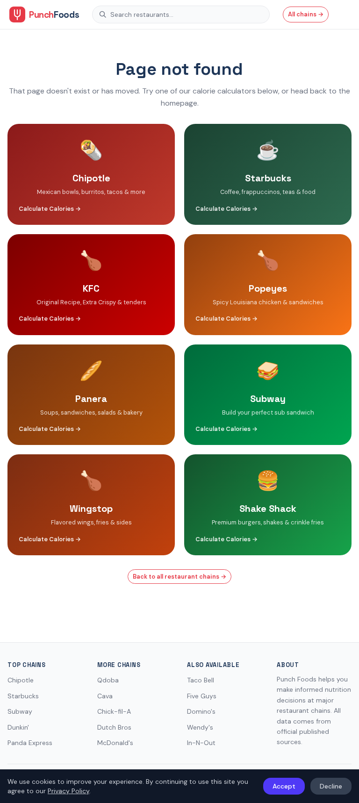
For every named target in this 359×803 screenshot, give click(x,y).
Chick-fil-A (114, 711)
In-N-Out (201, 742)
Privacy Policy (68, 791)
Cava (105, 696)
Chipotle (20, 680)
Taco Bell (200, 680)
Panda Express (29, 742)
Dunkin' (18, 727)
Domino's (201, 711)
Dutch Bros (114, 727)
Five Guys (201, 696)
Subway (19, 711)
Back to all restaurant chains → (179, 577)
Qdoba (108, 680)
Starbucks (23, 696)
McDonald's (115, 742)
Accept (284, 786)
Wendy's (200, 727)
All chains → (305, 14)
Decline (331, 786)
